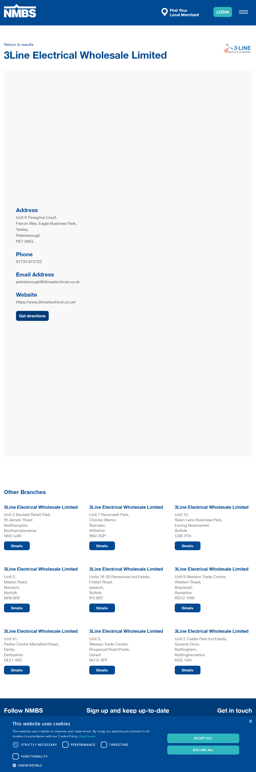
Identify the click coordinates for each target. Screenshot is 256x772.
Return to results (19, 44)
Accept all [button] (203, 738)
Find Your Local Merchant (184, 12)
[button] (86, 765)
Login (222, 11)
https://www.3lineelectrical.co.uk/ (46, 302)
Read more (87, 736)
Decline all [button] (203, 750)
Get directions (32, 315)
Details (17, 546)
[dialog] (128, 744)
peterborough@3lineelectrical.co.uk (48, 281)
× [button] (250, 721)
